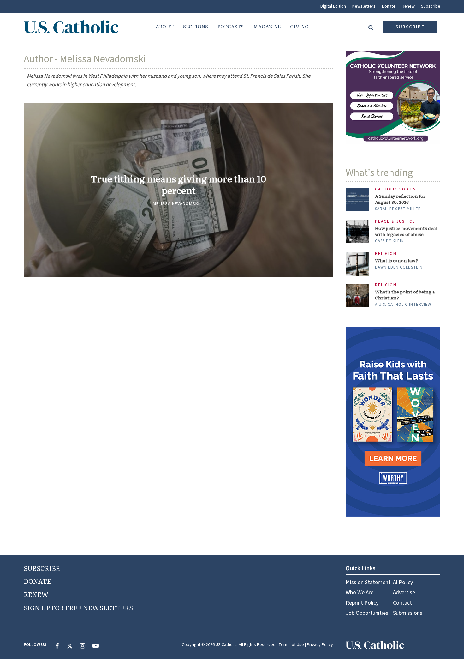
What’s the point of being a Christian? (405, 295)
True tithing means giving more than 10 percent (178, 184)
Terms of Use (291, 645)
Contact (402, 603)
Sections (195, 26)
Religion (385, 254)
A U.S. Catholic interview (403, 304)
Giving (299, 26)
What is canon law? (396, 260)
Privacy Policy (320, 645)
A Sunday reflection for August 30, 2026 (400, 199)
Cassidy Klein (389, 241)
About (165, 26)
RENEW (36, 594)
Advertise (404, 592)
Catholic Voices (395, 189)
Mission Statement (368, 582)
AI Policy (403, 582)
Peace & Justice (395, 221)
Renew (408, 6)
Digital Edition (333, 6)
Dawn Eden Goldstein (399, 267)
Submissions (407, 613)
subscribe (410, 27)
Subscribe (430, 6)
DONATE (37, 581)
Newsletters (364, 6)
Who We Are (359, 592)
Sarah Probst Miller (398, 209)
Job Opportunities (367, 613)
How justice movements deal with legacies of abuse (406, 231)
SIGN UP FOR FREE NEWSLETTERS (78, 607)
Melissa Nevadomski (176, 204)
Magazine (267, 26)
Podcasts (230, 26)
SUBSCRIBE (42, 568)
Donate (389, 6)
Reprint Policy (362, 603)
